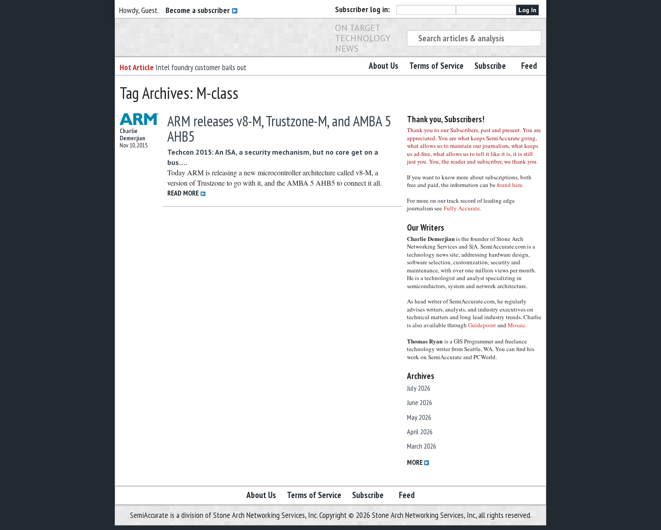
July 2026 (418, 387)
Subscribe (490, 65)
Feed (529, 65)
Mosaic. (517, 325)
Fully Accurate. (462, 208)
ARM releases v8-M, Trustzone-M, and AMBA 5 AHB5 (279, 128)
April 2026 (420, 431)
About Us (383, 65)
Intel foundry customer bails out (201, 67)
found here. (510, 185)
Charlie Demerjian (132, 134)
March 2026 (421, 445)
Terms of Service (436, 65)
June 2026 (419, 402)
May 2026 (419, 417)
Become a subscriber (198, 10)
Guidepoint (482, 325)
